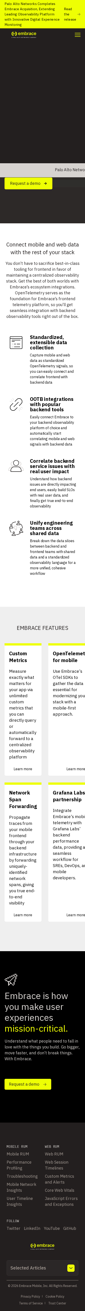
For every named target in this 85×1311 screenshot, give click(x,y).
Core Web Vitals (59, 1190)
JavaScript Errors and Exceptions (61, 1201)
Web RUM (54, 1154)
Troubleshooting (22, 1176)
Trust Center (57, 1303)
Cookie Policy (55, 1296)
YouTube (52, 1228)
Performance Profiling (19, 1165)
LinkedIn (32, 1228)
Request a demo (25, 183)
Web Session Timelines (56, 1165)
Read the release (70, 14)
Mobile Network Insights (21, 1187)
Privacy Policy (30, 1296)
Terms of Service (31, 1303)
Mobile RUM (18, 1154)
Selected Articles (28, 1268)
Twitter (13, 1228)
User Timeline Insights (20, 1201)
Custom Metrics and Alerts (59, 1179)
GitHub (69, 1228)
